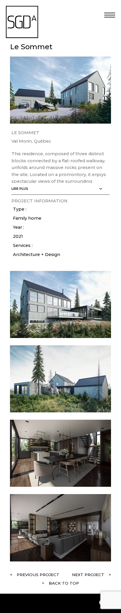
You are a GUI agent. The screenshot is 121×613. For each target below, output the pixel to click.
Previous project (38, 574)
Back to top (64, 583)
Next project (88, 574)
